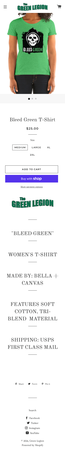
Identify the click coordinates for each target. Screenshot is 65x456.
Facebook (34, 418)
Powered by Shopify (32, 445)
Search (32, 410)
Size (32, 140)
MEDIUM (20, 147)
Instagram (34, 428)
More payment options (32, 186)
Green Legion (36, 440)
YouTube (34, 433)
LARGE (36, 147)
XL (49, 147)
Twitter (34, 423)
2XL (32, 154)
